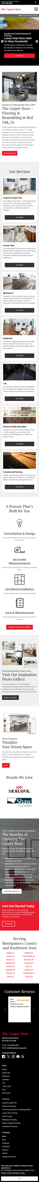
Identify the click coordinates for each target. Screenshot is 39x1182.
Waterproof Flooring (9, 1120)
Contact (5, 1153)
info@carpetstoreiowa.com (16, 1048)
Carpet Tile (6, 1073)
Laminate (5, 1079)
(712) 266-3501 (7, 3)
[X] (8, 1057)
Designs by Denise (9, 1157)
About (4, 1136)
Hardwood (7, 338)
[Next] (37, 41)
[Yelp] (22, 1056)
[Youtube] (18, 1056)
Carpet (4, 1069)
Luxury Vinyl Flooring (9, 1113)
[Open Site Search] (35, 2)
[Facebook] (3, 1056)
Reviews (5, 1150)
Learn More (19, 56)
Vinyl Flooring (7, 1116)
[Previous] (2, 41)
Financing (5, 1143)
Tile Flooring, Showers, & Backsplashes (16, 1109)
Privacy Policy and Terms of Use (13, 1173)
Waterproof (8, 293)
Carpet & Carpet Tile (12, 198)
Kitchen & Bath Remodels (14, 426)
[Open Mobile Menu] (36, 9)
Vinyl (4, 1090)
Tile (5, 383)
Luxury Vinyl (8, 245)
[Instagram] (13, 1056)
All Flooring (6, 1093)
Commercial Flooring (12, 472)
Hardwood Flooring (9, 1106)
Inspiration (6, 1146)
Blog (3, 1140)
